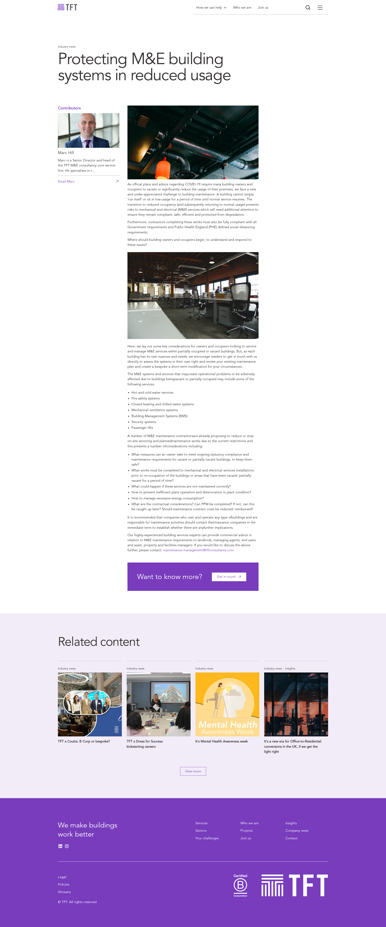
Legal (62, 877)
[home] (67, 7)
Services (201, 823)
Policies (63, 884)
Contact (291, 838)
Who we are (249, 823)
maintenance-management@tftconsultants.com (198, 550)
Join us (245, 838)
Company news (296, 830)
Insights (291, 823)
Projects (246, 830)
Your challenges (207, 838)
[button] (211, 7)
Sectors (200, 830)
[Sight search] (308, 7)
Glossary (64, 892)
